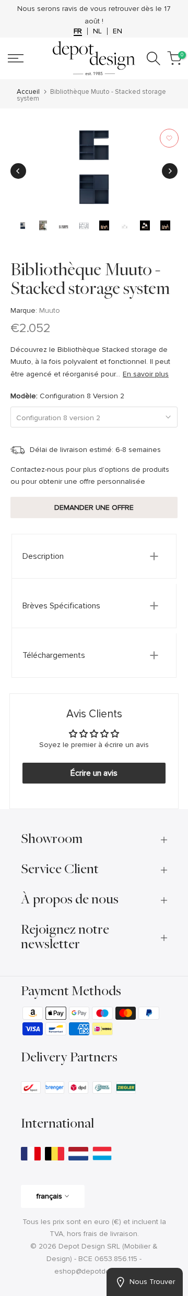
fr (78, 31)
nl (97, 31)
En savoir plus (146, 374)
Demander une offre (94, 507)
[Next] (170, 171)
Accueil (28, 92)
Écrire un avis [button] (94, 773)
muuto (49, 310)
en (117, 31)
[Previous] (18, 171)
